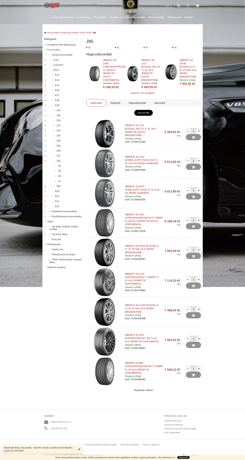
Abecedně (159, 102)
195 (58, 115)
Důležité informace (173, 420)
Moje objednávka (172, 432)
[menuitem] (71, 17)
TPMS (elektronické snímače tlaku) (65, 261)
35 (59, 170)
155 (58, 110)
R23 (56, 206)
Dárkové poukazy (56, 267)
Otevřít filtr (143, 112)
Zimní (56, 69)
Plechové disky (59, 234)
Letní (56, 59)
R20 (56, 191)
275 (58, 155)
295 (58, 186)
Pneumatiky (53, 49)
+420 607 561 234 (58, 428)
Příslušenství (54, 244)
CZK (167, 5)
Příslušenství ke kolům (63, 254)
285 (58, 160)
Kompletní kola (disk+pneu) (61, 44)
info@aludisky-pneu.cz (60, 421)
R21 (56, 196)
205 (58, 120)
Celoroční (58, 64)
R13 (56, 74)
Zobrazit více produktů (143, 92)
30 (59, 165)
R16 (56, 90)
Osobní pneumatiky (61, 54)
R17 (56, 95)
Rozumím (183, 457)
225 (58, 130)
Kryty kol (56, 239)
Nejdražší (115, 102)
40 (59, 175)
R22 (56, 201)
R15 (56, 85)
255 (58, 145)
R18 (56, 100)
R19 (56, 105)
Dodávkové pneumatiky (64, 211)
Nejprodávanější (137, 102)
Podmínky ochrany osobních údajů (180, 428)
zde (173, 457)
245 (58, 140)
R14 (56, 79)
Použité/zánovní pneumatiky (66, 216)
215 (58, 125)
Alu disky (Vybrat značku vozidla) (63, 228)
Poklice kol (57, 249)
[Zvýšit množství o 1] (199, 131)
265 (58, 150)
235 (58, 135)
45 (59, 181)
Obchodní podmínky (173, 424)
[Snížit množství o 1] (188, 131)
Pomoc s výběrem (151, 444)
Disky (50, 221)
